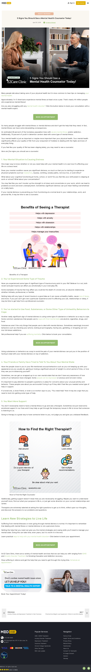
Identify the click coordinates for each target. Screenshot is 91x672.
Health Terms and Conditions (72, 638)
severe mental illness (59, 132)
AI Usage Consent (68, 653)
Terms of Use (67, 636)
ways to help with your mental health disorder (31, 536)
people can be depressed (47, 378)
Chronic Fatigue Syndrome (42, 646)
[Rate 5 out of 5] (8, 670)
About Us (66, 648)
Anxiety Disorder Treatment (15, 556)
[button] (88, 3)
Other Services (39, 648)
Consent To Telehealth (70, 651)
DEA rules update (40, 651)
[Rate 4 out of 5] (6, 670)
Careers (65, 656)
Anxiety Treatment (44, 14)
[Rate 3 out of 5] (4, 670)
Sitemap (65, 658)
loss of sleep (84, 296)
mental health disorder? (36, 106)
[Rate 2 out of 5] (2, 670)
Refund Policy (67, 643)
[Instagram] (84, 668)
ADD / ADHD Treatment (41, 636)
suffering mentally (34, 334)
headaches (28, 173)
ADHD (84, 554)
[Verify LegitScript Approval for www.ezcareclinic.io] (4, 658)
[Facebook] (88, 668)
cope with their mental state (49, 319)
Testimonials (67, 646)
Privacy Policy (67, 641)
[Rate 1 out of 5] (0, 670)
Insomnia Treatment (40, 643)
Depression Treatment (41, 641)
